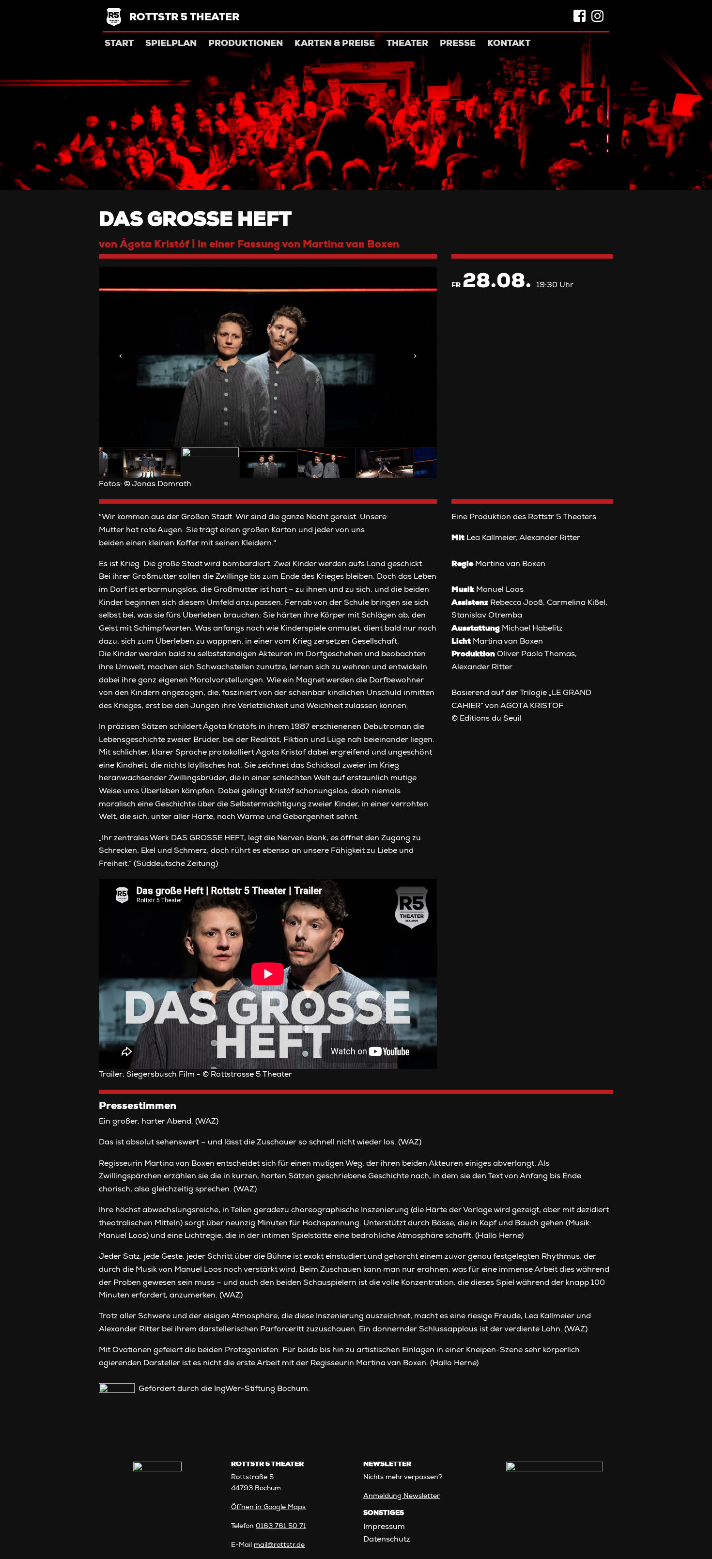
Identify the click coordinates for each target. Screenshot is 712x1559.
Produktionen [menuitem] (245, 44)
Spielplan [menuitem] (171, 44)
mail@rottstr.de (279, 1545)
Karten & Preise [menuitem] (334, 44)
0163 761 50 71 (281, 1526)
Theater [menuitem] (407, 44)
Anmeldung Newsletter (401, 1496)
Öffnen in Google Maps (268, 1507)
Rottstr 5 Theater (184, 18)
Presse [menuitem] (458, 44)
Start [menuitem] (119, 44)
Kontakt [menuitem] (508, 44)
